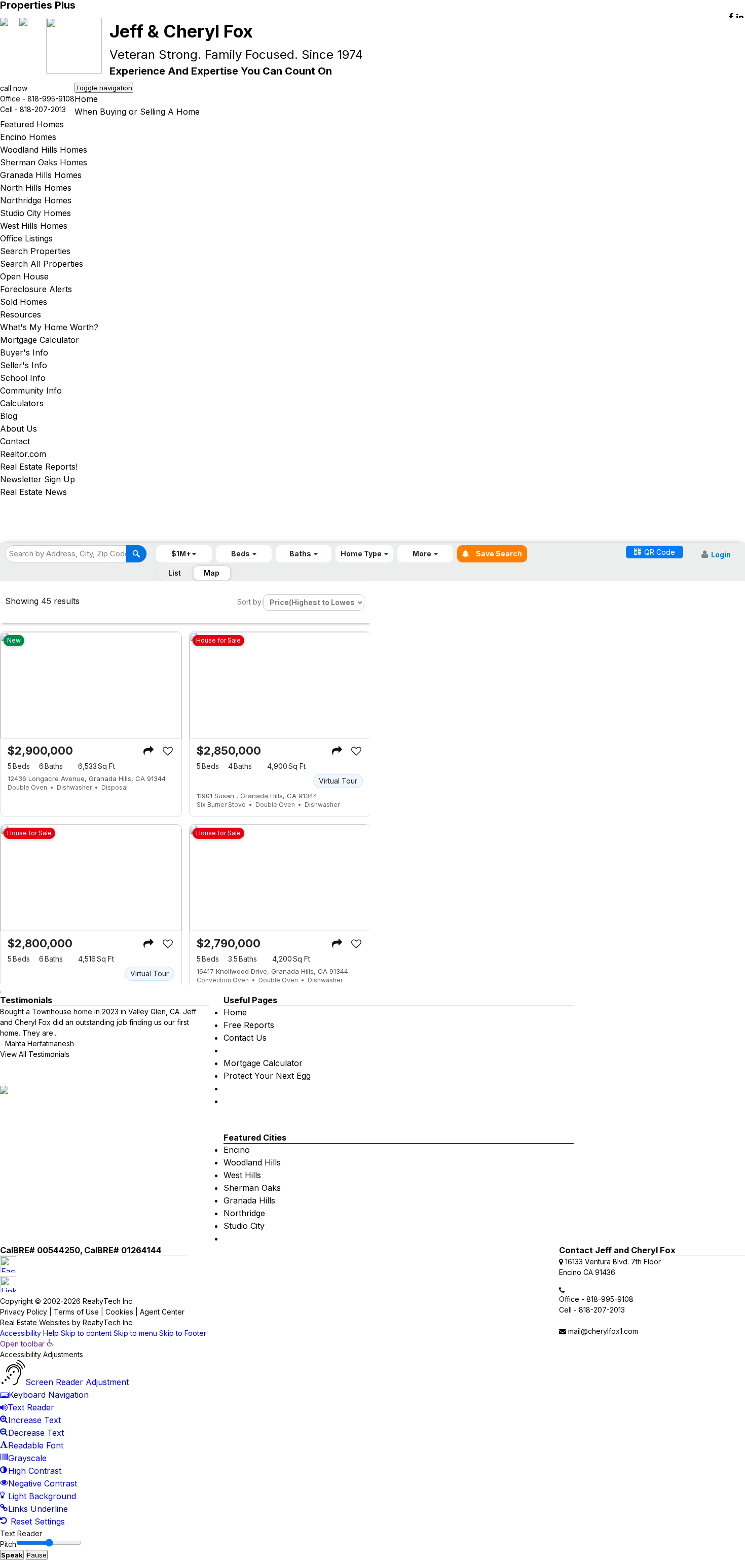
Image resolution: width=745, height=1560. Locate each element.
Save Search (498, 553)
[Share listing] (148, 751)
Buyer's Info (24, 352)
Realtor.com (23, 454)
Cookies (119, 1311)
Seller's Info (23, 365)
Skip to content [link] (86, 1333)
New (14, 640)
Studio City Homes (35, 213)
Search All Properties (41, 264)
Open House (24, 276)
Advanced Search (503, 593)
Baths (51, 766)
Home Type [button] (362, 553)
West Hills (242, 1175)
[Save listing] (167, 751)
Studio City (244, 1226)
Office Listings (26, 238)
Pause (37, 1555)
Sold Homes (23, 302)
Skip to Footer (182, 1333)
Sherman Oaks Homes (43, 162)
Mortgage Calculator (39, 340)
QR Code (659, 552)
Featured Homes (32, 124)
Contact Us (245, 1038)
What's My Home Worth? (49, 327)
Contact (15, 441)
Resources (20, 314)
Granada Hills (249, 1200)
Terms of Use (76, 1311)
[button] (184, 553)
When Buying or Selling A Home (137, 112)
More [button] (423, 553)
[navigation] (372, 1433)
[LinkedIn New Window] (739, 17)
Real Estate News (33, 492)
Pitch (8, 1544)
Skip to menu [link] (135, 1333)
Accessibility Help (29, 1333)
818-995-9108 (50, 98)
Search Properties (35, 251)
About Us (18, 428)
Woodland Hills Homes (43, 150)
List (174, 573)
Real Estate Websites (35, 1322)
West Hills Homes (33, 226)
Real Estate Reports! (39, 467)
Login (721, 554)
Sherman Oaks (252, 1188)
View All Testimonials (34, 1054)
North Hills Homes (35, 188)
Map (211, 573)
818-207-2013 (43, 109)
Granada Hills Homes (41, 175)
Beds (19, 766)
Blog (8, 416)
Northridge (244, 1213)
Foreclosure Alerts (36, 289)
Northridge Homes (35, 200)
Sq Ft (96, 766)
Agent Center (162, 1311)
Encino (237, 1150)
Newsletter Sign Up (37, 479)
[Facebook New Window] (731, 17)
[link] (27, 1343)
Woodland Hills (252, 1162)
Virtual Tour (338, 780)
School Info (23, 378)
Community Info (31, 390)
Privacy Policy (23, 1311)
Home (86, 99)
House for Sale (218, 640)
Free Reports (249, 1025)
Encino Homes (28, 137)
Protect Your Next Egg (267, 1076)
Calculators (22, 403)
